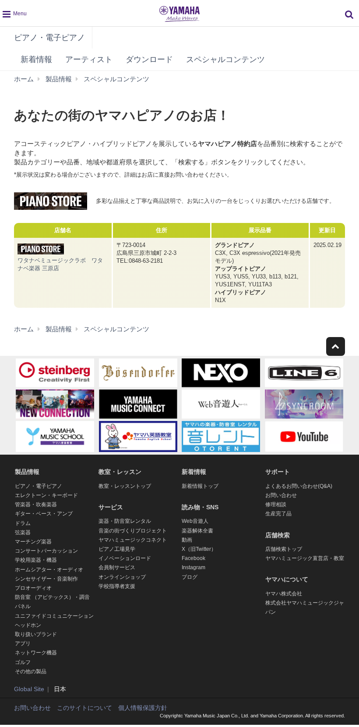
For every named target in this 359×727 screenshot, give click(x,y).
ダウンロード (149, 59)
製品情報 (27, 471)
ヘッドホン (28, 625)
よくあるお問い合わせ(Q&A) (298, 486)
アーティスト (89, 59)
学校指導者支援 (117, 586)
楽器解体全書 (197, 531)
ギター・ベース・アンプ (44, 514)
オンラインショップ (122, 577)
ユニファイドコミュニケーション (54, 616)
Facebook (193, 558)
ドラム (23, 523)
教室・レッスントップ (125, 486)
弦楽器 (23, 532)
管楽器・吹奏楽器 (36, 504)
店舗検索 (277, 535)
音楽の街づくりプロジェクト (133, 531)
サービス (111, 507)
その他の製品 (30, 671)
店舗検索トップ (283, 549)
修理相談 (275, 504)
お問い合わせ (281, 495)
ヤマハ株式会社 (283, 594)
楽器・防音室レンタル (125, 521)
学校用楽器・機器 (36, 560)
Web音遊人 (195, 521)
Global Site (29, 688)
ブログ (189, 577)
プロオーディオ (33, 588)
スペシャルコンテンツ (225, 59)
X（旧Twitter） (199, 549)
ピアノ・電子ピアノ (49, 37)
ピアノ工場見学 (117, 549)
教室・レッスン (120, 471)
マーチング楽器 (33, 542)
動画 (187, 540)
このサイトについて (84, 707)
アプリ (23, 643)
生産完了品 (278, 514)
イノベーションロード (125, 558)
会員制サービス (117, 567)
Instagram (193, 567)
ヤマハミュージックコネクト (133, 540)
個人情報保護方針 (142, 707)
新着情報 (36, 59)
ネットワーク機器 (36, 653)
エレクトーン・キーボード (46, 495)
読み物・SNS (200, 507)
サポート (277, 471)
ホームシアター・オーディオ (49, 570)
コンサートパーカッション (46, 551)
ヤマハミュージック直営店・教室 (304, 558)
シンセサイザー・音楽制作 (46, 579)
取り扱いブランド (36, 634)
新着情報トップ (200, 486)
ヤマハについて (286, 579)
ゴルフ (23, 662)
